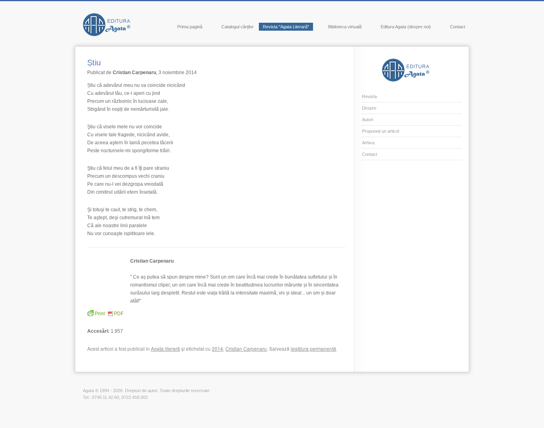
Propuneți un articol (380, 131)
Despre (369, 108)
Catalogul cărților (237, 26)
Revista (369, 96)
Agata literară (165, 348)
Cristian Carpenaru (246, 348)
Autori (367, 119)
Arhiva (368, 142)
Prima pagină (189, 26)
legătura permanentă (313, 348)
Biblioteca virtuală (345, 26)
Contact (457, 26)
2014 (217, 348)
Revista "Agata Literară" (286, 26)
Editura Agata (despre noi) (406, 26)
